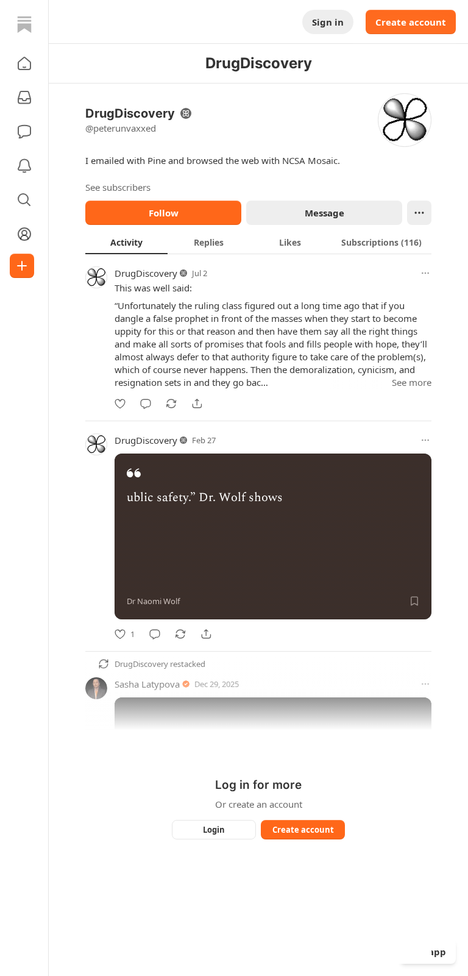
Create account (410, 22)
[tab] (126, 242)
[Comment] (145, 403)
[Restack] (171, 403)
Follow (164, 213)
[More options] (425, 273)
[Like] (120, 403)
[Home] (24, 24)
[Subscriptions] (24, 97)
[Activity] (24, 165)
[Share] (196, 403)
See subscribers (118, 187)
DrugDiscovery (146, 273)
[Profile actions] (419, 213)
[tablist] (258, 242)
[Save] (414, 601)
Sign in (328, 22)
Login (214, 829)
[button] (24, 63)
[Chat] (24, 131)
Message (324, 213)
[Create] (22, 266)
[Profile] (24, 234)
